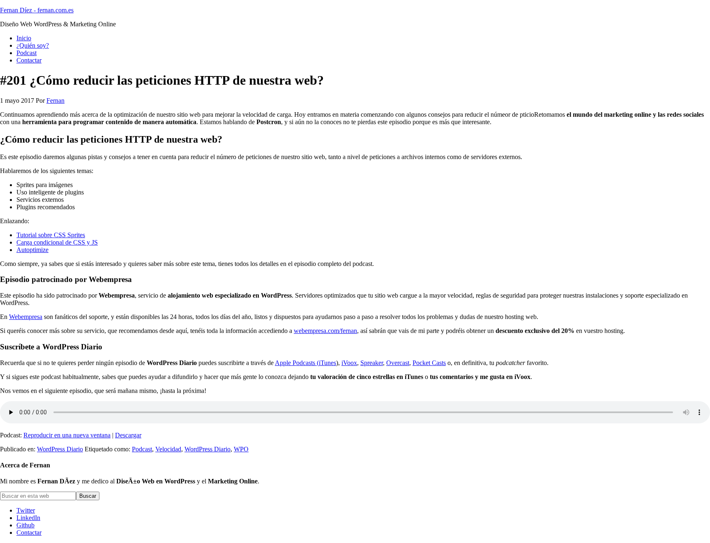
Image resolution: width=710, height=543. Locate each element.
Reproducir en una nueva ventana (67, 435)
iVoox (349, 362)
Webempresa (25, 316)
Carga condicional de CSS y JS (57, 242)
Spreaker (371, 362)
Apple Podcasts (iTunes (305, 362)
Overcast (397, 362)
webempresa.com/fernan (325, 330)
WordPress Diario (60, 449)
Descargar (128, 435)
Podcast (142, 449)
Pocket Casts (429, 362)
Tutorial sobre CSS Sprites (50, 234)
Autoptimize (32, 249)
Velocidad (168, 449)
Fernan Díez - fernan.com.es (37, 10)
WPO (241, 449)
